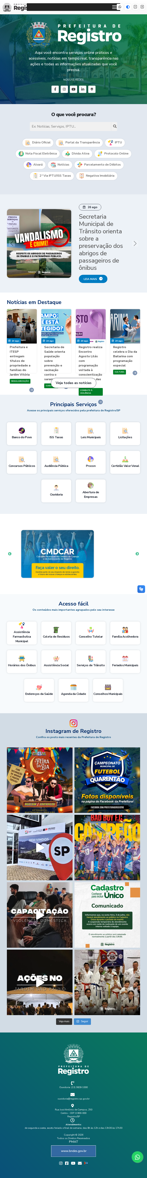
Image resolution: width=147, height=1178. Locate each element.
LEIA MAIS (91, 266)
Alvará (38, 165)
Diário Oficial (41, 142)
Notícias (63, 165)
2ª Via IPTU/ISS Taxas (55, 176)
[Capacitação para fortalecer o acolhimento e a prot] (40, 904)
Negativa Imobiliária (99, 176)
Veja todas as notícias (73, 372)
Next (137, 544)
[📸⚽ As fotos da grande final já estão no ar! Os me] (107, 770)
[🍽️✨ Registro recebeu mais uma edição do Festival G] (40, 837)
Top (138, 1169)
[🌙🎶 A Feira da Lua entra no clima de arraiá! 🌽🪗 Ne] (40, 770)
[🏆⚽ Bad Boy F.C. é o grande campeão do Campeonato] (107, 837)
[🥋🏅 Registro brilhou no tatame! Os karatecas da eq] (107, 972)
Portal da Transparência (82, 142)
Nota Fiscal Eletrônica (41, 153)
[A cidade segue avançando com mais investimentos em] (40, 972)
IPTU (118, 142)
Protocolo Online (116, 153)
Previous (10, 544)
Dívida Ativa (80, 153)
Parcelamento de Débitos (102, 165)
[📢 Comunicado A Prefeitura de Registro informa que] (107, 904)
